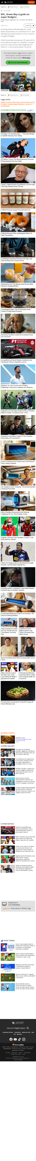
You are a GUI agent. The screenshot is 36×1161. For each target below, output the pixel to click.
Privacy (20, 1052)
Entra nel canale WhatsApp (19, 62)
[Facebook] (11, 1040)
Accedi (31, 2)
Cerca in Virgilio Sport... (16, 1028)
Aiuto (24, 1054)
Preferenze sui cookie (16, 1054)
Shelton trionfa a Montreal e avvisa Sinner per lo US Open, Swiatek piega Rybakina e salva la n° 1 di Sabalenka (18, 104)
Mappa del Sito (26, 1032)
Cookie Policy (27, 1052)
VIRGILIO (9, 1047)
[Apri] (2, 2)
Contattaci (17, 1032)
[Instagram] (23, 1040)
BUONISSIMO (15, 1050)
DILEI (19, 1048)
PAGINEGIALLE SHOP (24, 1047)
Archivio (19, 1034)
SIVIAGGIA (23, 1048)
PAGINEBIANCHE (7, 1048)
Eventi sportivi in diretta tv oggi (21, 908)
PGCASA (32, 1047)
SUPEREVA (21, 1050)
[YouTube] (15, 1040)
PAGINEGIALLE (14, 1047)
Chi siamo (8, 1052)
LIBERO (4, 1047)
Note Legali (14, 1052)
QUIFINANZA (30, 1048)
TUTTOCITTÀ (15, 1048)
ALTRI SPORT (7, 10)
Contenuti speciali (8, 1032)
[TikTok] (19, 1040)
